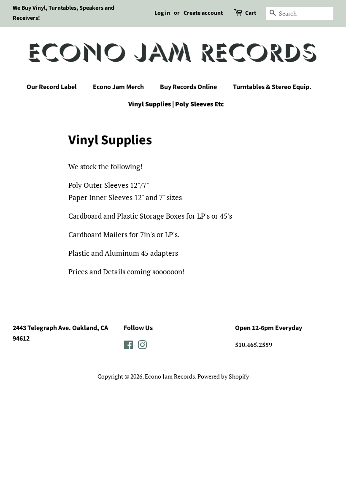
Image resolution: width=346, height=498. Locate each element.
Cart (250, 13)
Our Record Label (52, 87)
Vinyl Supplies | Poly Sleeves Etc (176, 104)
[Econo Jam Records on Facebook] (128, 346)
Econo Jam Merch (118, 87)
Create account (203, 13)
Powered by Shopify (223, 376)
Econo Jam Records (170, 376)
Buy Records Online (188, 87)
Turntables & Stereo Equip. (272, 87)
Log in (162, 13)
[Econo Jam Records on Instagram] (142, 346)
